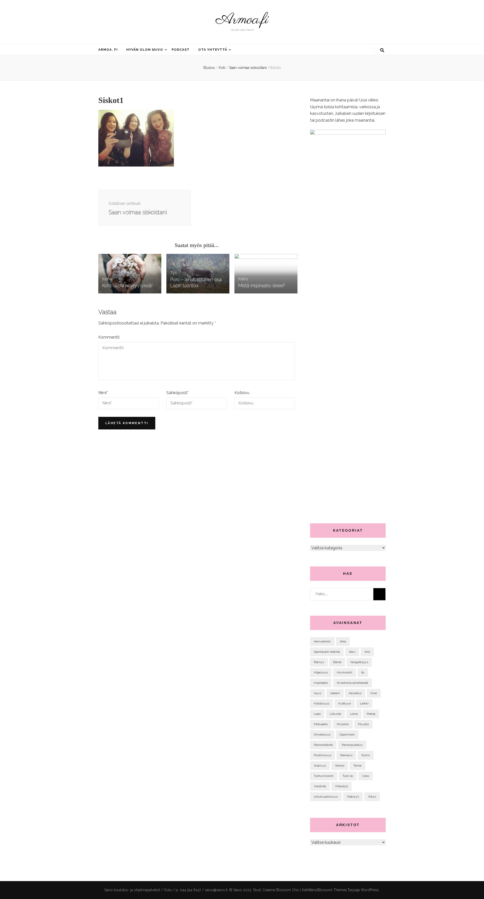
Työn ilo (348, 776)
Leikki (364, 703)
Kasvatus (355, 693)
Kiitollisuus (321, 703)
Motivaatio (321, 724)
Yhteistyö (341, 786)
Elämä (337, 662)
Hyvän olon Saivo (144, 49)
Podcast (181, 49)
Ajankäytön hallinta (327, 651)
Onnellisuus (322, 734)
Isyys (317, 693)
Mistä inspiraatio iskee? (261, 285)
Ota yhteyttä (212, 49)
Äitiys (372, 796)
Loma (354, 714)
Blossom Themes (332, 890)
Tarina (357, 765)
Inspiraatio (321, 683)
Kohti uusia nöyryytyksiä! (127, 285)
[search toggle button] (382, 50)
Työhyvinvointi (324, 776)
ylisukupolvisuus (326, 796)
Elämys (319, 662)
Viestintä (320, 786)
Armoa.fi (242, 20)
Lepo (317, 714)
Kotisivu (241, 392)
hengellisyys (359, 662)
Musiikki (343, 724)
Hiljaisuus (321, 672)
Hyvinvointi (344, 672)
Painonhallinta (323, 745)
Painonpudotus (352, 745)
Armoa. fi (108, 49)
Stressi (339, 765)
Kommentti (108, 337)
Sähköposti (177, 392)
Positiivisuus (322, 755)
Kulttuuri (344, 703)
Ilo (362, 672)
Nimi (103, 392)
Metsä (371, 714)
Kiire (374, 693)
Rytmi (365, 755)
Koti (222, 68)
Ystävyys (353, 796)
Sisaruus (320, 765)
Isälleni (335, 693)
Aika (343, 641)
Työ (173, 272)
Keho (107, 279)
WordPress (370, 890)
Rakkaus (346, 755)
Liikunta (335, 714)
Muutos (363, 724)
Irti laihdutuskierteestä (352, 683)
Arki (367, 651)
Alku (352, 651)
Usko (365, 776)
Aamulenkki (322, 641)
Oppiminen (347, 734)
